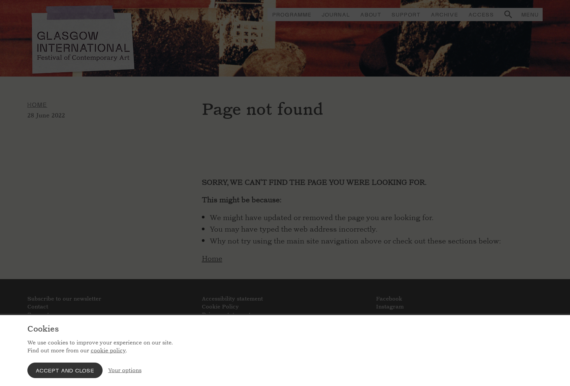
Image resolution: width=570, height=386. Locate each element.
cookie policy (108, 350)
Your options (125, 370)
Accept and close (65, 370)
